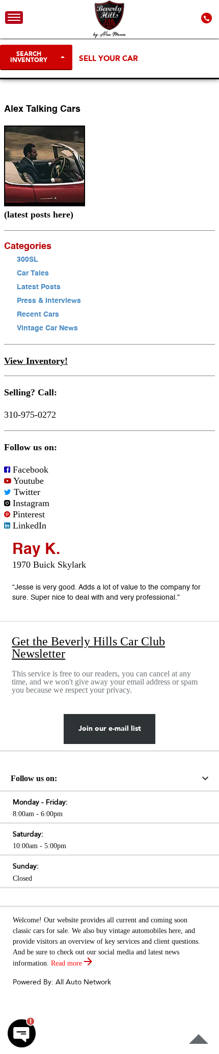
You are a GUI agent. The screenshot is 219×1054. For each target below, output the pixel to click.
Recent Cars (38, 314)
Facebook (29, 469)
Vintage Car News (47, 328)
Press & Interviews (49, 300)
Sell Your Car (108, 58)
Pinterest (27, 514)
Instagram (29, 503)
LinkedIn (28, 525)
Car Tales (33, 273)
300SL (27, 259)
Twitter (25, 492)
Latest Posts (39, 287)
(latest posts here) (38, 214)
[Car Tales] (44, 203)
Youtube (27, 481)
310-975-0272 (30, 415)
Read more (67, 963)
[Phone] (207, 17)
